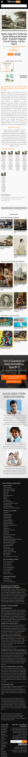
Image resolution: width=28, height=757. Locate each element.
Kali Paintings (6, 555)
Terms (2, 737)
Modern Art (6, 497)
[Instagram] (24, 744)
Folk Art (5, 498)
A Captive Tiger (17, 342)
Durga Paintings (7, 553)
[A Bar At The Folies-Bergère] (6, 224)
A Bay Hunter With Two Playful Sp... (5, 247)
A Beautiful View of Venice (6, 326)
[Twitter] (19, 744)
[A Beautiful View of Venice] (6, 321)
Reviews (3, 734)
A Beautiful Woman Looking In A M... (20, 256)
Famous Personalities (8, 550)
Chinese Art (6, 533)
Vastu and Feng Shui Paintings (10, 556)
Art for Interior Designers (18, 197)
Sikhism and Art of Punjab (9, 551)
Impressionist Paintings (9, 490)
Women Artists (7, 536)
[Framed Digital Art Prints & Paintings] (25, 650)
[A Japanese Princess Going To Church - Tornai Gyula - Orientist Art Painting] (6, 275)
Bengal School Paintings (9, 530)
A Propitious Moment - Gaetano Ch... (19, 310)
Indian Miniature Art (8, 495)
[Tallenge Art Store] (14, 2)
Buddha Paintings (7, 516)
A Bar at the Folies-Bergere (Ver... (20, 232)
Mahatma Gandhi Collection (10, 525)
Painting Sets (6, 547)
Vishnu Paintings (7, 519)
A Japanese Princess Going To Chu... (6, 289)
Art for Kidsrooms (7, 566)
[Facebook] (21, 744)
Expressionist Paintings (9, 489)
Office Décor (6, 578)
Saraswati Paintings (8, 523)
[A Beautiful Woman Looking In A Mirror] (20, 245)
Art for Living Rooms (8, 561)
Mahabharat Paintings (8, 537)
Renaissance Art (7, 504)
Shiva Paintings (7, 517)
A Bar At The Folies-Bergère (6, 230)
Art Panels (5, 512)
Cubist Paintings (7, 487)
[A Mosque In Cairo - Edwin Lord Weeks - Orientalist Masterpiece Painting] (20, 273)
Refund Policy (4, 736)
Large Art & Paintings (8, 548)
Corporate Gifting (16, 199)
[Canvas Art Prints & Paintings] (20, 635)
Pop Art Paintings (7, 501)
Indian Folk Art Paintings (9, 542)
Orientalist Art (5, 200)
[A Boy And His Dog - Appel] (6, 339)
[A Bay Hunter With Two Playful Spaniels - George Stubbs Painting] (6, 240)
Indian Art (5, 494)
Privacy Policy (4, 742)
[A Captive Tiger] (20, 336)
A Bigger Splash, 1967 (19, 328)
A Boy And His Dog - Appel (5, 348)
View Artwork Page (13, 50)
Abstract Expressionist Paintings (11, 508)
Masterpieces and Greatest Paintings (12, 539)
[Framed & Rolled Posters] (17, 623)
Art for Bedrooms (7, 563)
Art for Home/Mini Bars (9, 567)
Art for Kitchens (7, 564)
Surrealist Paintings (8, 506)
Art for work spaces (8, 573)
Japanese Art (6, 528)
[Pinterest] (26, 744)
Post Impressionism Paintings (10, 503)
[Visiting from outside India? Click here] (20, 587)
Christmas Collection (8, 544)
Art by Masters (5, 197)
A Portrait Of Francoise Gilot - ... (5, 310)
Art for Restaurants (8, 569)
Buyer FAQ (3, 732)
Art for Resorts (5, 199)
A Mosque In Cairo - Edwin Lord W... (19, 285)
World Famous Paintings (9, 534)
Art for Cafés (6, 572)
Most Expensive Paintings (9, 541)
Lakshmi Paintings (7, 522)
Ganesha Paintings (7, 520)
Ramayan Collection (8, 545)
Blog (2, 750)
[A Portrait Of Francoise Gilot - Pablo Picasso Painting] (6, 300)
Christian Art (6, 531)
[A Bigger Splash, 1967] (20, 322)
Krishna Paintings (7, 514)
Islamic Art (6, 492)
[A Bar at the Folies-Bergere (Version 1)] (20, 224)
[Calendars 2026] (11, 608)
